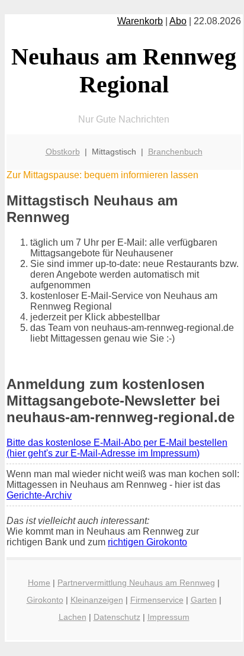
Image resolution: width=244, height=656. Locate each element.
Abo (178, 21)
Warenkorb (140, 21)
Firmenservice (157, 599)
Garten (204, 599)
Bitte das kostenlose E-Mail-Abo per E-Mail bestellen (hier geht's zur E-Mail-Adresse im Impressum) (117, 448)
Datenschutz (117, 617)
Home (39, 582)
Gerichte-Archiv (39, 495)
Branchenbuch (175, 151)
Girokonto (45, 599)
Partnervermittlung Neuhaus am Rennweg (136, 582)
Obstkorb (63, 151)
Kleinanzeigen (96, 599)
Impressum (168, 617)
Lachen (72, 617)
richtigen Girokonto (147, 542)
